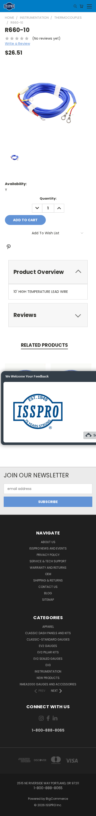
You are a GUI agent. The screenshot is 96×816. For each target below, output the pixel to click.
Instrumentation (48, 671)
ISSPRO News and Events (48, 548)
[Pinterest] (8, 246)
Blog (48, 593)
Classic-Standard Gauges (48, 639)
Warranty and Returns (48, 567)
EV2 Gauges (48, 646)
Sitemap (48, 599)
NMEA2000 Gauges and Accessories (48, 684)
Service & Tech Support (48, 561)
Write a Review (17, 43)
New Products (48, 678)
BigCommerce (57, 799)
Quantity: (48, 198)
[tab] (48, 272)
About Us (48, 542)
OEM (48, 574)
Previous (7, 811)
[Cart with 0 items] (81, 6)
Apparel (48, 627)
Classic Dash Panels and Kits (48, 633)
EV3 (48, 665)
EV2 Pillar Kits (48, 652)
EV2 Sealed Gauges (48, 659)
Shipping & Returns (48, 580)
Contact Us (48, 587)
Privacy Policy (48, 555)
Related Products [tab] (44, 345)
